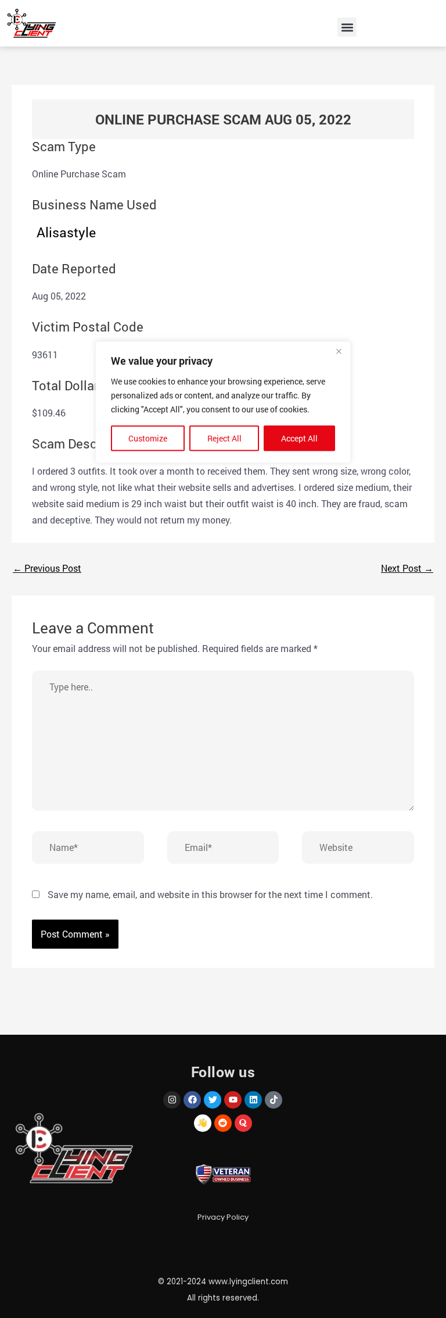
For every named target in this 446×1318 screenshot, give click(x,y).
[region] (223, 659)
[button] (347, 27)
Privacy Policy (223, 1217)
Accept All (299, 438)
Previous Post (47, 568)
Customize (147, 438)
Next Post (407, 568)
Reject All (224, 438)
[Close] (339, 351)
